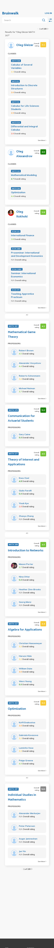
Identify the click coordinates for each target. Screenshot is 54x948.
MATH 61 (15, 81)
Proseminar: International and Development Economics (27, 254)
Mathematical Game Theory (22, 334)
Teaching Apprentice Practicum (22, 295)
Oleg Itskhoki (22, 214)
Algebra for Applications (25, 629)
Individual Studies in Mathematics (22, 797)
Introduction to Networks (25, 550)
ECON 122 (16, 231)
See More (41, 140)
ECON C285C (17, 269)
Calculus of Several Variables (21, 66)
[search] (22, 20)
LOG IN (48, 13)
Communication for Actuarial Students (21, 418)
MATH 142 (16, 171)
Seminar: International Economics (23, 275)
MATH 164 (16, 188)
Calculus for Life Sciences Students (25, 107)
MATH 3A (15, 102)
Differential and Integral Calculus (24, 128)
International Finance (22, 235)
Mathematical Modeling (24, 175)
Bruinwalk (10, 13)
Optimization (18, 192)
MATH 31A (16, 122)
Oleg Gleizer (24, 45)
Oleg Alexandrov (24, 154)
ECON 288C (16, 249)
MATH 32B (16, 61)
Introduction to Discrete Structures (24, 87)
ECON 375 (16, 290)
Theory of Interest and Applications (23, 462)
